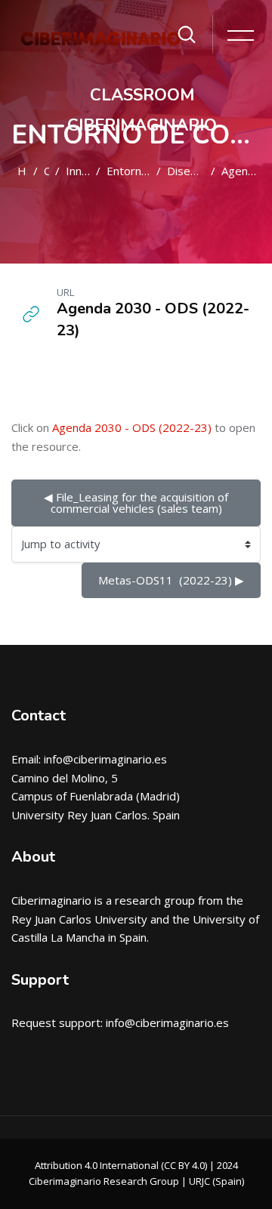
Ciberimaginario (51, 900)
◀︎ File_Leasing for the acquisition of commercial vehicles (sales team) (137, 502)
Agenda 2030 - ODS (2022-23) (132, 427)
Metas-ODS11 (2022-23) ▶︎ (171, 580)
